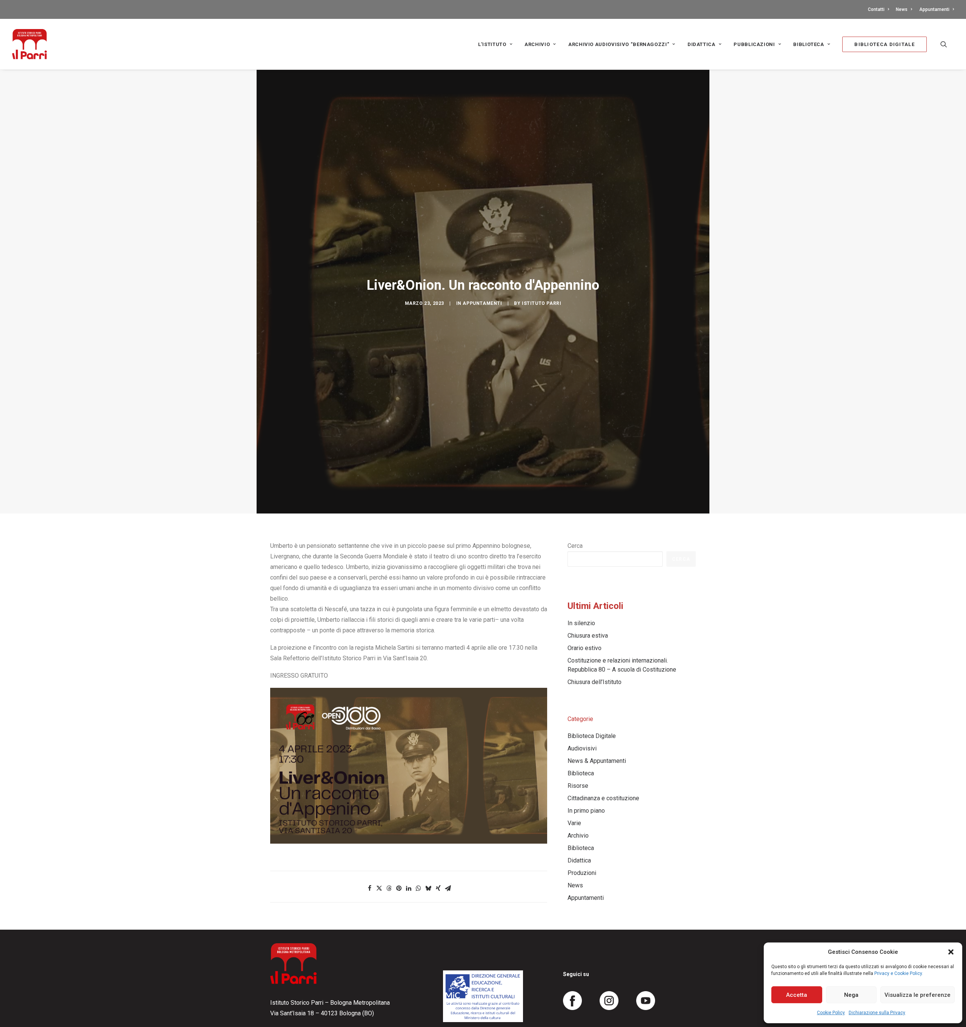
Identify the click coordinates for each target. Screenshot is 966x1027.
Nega (851, 995)
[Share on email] (447, 888)
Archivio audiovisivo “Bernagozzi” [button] (618, 44)
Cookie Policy (831, 1012)
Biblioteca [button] (808, 44)
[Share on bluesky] (428, 888)
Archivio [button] (537, 44)
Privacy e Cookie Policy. (898, 973)
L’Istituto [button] (492, 44)
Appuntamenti (934, 9)
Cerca (575, 545)
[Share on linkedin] (408, 888)
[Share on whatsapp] (418, 888)
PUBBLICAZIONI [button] (754, 44)
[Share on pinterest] (398, 888)
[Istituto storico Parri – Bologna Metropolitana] (29, 44)
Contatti (876, 9)
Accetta (796, 995)
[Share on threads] (389, 888)
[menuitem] (880, 9)
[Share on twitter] (379, 888)
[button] (951, 952)
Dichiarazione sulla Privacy (877, 1012)
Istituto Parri (541, 303)
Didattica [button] (701, 44)
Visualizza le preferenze (917, 995)
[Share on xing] (438, 888)
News (902, 9)
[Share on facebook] (369, 888)
